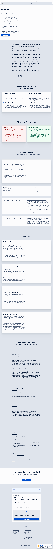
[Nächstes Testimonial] (14, 461)
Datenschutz (25, 545)
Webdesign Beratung (28, 537)
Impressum (30, 545)
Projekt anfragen (5, 35)
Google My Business (20, 356)
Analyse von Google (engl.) (35, 187)
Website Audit (27, 527)
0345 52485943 (16, 530)
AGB (22, 545)
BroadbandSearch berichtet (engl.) (33, 217)
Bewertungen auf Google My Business (46, 547)
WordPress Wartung (28, 534)
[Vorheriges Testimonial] (13, 461)
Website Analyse (28, 538)
